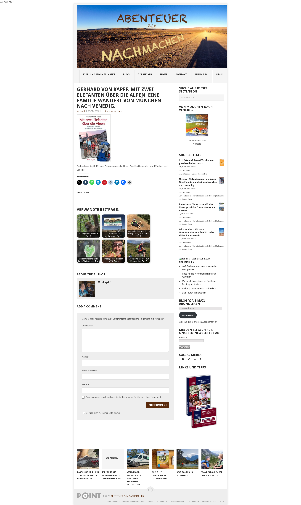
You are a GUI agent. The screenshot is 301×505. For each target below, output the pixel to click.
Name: (85, 356)
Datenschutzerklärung (202, 501)
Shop (150, 501)
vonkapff (81, 111)
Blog (126, 74)
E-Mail (183, 337)
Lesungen (201, 74)
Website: (86, 384)
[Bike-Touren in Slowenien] (187, 459)
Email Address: (89, 370)
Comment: (87, 325)
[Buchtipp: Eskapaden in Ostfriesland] (163, 459)
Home (163, 74)
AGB (221, 501)
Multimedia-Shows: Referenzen (125, 501)
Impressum (177, 501)
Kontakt (162, 501)
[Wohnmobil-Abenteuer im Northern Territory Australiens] (138, 459)
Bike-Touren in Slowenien (194, 292)
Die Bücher (145, 74)
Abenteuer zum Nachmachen (127, 496)
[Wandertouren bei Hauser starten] (212, 459)
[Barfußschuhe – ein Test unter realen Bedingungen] (88, 459)
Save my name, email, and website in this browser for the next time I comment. (123, 397)
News (219, 74)
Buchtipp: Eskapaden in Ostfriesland (199, 288)
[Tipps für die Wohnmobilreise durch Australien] (113, 459)
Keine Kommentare (113, 111)
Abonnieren (187, 315)
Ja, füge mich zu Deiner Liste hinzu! (103, 413)
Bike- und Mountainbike (99, 74)
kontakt (181, 74)
